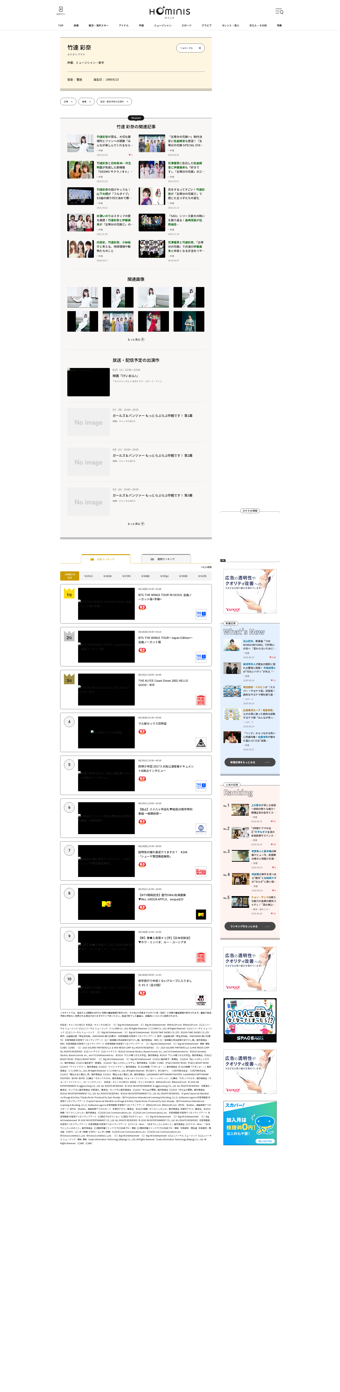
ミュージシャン (162, 25)
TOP (60, 25)
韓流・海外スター (99, 25)
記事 (66, 101)
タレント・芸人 (230, 25)
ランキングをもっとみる (244, 926)
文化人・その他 (258, 25)
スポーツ (186, 25)
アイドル (124, 25)
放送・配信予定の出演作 (112, 101)
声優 (141, 25)
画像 (84, 101)
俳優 (76, 25)
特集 (279, 25)
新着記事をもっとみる (242, 762)
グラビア (207, 25)
